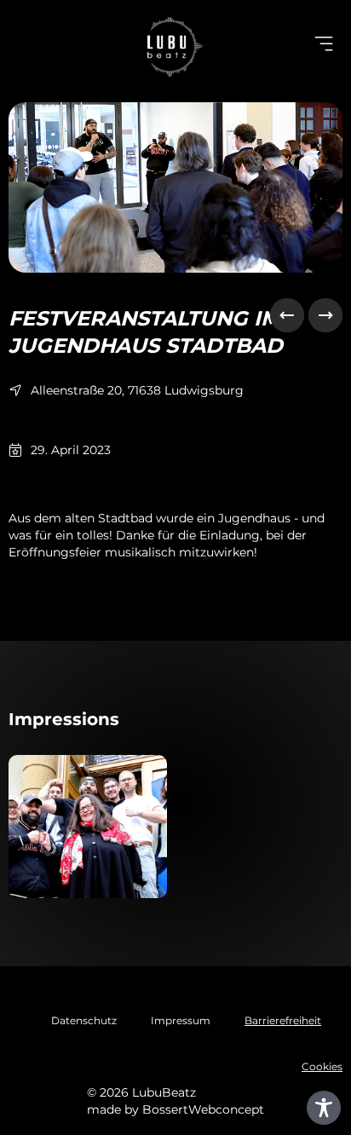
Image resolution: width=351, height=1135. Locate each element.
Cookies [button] (322, 1066)
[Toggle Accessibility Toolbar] (323, 1107)
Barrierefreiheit (283, 1020)
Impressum (180, 1020)
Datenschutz (84, 1020)
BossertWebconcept (203, 1109)
